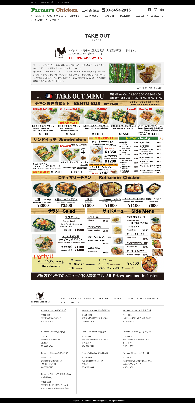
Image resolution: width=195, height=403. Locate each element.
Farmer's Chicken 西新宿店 (53, 353)
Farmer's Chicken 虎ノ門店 (53, 332)
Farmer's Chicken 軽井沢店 (135, 353)
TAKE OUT (109, 16)
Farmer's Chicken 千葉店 (93, 332)
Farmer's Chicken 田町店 (52, 310)
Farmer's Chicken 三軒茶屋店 (95, 310)
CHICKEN (74, 16)
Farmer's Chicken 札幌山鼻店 (136, 310)
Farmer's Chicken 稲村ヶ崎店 (136, 332)
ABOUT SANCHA (55, 16)
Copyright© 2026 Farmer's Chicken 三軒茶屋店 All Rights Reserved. (97, 401)
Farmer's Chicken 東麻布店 (94, 353)
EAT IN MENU (91, 16)
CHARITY (38, 20)
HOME (37, 16)
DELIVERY (125, 16)
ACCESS (140, 16)
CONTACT (155, 16)
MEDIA (52, 20)
